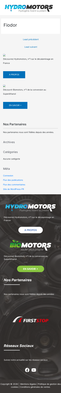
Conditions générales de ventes (35, 387)
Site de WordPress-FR (13, 189)
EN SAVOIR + (15, 105)
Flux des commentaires (14, 184)
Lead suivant (30, 47)
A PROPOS (14, 74)
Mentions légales (28, 384)
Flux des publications (13, 180)
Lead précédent (31, 39)
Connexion (8, 175)
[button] (30, 230)
